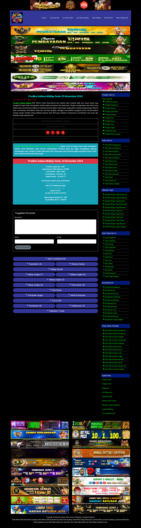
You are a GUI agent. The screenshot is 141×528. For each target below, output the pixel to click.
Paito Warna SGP (43, 520)
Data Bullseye (109, 250)
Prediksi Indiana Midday (22, 103)
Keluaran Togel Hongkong (111, 405)
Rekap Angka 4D (35, 285)
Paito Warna (96, 18)
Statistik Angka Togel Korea (114, 214)
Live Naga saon (107, 392)
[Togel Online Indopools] (101, 491)
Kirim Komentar (23, 247)
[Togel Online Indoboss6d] (101, 425)
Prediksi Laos (109, 124)
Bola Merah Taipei (110, 313)
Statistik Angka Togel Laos (113, 217)
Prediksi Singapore (111, 102)
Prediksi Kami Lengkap (112, 134)
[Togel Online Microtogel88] (40, 425)
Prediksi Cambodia (111, 111)
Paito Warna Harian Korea (113, 350)
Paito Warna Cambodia (112, 154)
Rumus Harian (77, 264)
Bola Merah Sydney (111, 294)
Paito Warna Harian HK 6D (113, 363)
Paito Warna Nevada (111, 174)
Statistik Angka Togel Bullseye (115, 207)
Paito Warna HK (17, 520)
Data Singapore (110, 237)
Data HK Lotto (68, 522)
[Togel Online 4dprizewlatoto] (40, 491)
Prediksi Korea (109, 121)
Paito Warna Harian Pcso (113, 346)
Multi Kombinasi (77, 295)
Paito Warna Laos (110, 167)
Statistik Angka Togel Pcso (113, 211)
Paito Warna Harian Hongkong (114, 333)
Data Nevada (109, 267)
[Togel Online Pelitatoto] (70, 77)
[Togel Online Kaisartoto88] (40, 500)
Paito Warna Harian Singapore (115, 330)
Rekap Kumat (56, 269)
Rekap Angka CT (35, 274)
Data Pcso (108, 254)
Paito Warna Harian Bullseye (114, 343)
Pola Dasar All (77, 285)
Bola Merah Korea (110, 306)
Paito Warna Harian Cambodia (115, 340)
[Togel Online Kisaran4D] (70, 59)
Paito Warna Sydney (111, 151)
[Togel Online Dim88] (70, 40)
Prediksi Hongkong (111, 105)
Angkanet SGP (107, 396)
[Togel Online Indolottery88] (101, 472)
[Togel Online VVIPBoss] (70, 31)
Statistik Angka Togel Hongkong (115, 198)
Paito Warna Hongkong (112, 148)
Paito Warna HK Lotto (55, 522)
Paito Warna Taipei (111, 171)
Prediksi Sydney (110, 108)
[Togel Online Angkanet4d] (101, 481)
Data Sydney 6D (110, 273)
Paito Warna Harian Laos (113, 353)
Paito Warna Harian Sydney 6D (115, 366)
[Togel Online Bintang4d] (40, 472)
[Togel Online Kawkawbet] (40, 444)
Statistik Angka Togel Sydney (114, 201)
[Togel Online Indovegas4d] (101, 509)
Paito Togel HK (107, 99)
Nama (17, 237)
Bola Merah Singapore (112, 287)
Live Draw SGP (67, 18)
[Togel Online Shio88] (101, 500)
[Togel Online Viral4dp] (70, 87)
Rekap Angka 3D (78, 274)
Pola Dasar (56, 290)
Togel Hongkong (107, 409)
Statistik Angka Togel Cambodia (115, 204)
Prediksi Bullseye (110, 115)
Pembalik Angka (35, 295)
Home (44, 18)
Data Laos (108, 260)
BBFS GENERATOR (56, 259)
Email (59, 237)
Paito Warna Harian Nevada (114, 359)
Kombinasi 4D (35, 305)
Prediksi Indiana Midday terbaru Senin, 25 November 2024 (37, 146)
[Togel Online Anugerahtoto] (101, 463)
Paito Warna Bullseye (111, 158)
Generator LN (35, 264)
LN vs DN (56, 300)
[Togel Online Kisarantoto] (70, 68)
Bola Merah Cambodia (112, 297)
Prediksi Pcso (109, 118)
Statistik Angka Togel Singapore (115, 194)
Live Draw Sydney (82, 18)
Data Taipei (108, 263)
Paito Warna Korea (111, 164)
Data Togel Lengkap (111, 276)
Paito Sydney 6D (122, 18)
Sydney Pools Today (109, 401)
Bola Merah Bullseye (111, 300)
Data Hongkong (109, 241)
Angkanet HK (106, 384)
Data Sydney (109, 244)
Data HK (53, 520)
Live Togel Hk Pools (108, 413)
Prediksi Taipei (109, 128)
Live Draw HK (54, 18)
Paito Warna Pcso (110, 161)
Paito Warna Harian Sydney (114, 337)
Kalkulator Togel (56, 311)
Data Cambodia (110, 247)
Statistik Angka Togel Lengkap (115, 227)
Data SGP (59, 520)
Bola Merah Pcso (110, 303)
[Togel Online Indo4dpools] (40, 509)
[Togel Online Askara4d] (40, 463)
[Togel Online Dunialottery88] (101, 453)
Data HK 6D (108, 270)
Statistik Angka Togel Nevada (114, 224)
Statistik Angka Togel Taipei (114, 220)
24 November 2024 (20, 99)
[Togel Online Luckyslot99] (101, 435)
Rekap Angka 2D (56, 279)
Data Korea (108, 257)
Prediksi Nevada (110, 131)
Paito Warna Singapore (112, 145)
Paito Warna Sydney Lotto (98, 522)
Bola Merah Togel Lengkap (113, 319)
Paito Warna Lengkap (112, 184)
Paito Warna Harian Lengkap (114, 369)
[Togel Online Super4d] (70, 49)
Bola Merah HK (109, 290)
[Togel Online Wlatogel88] (40, 481)
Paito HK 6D (108, 18)
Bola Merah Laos (110, 310)
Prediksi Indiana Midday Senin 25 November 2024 (55, 96)
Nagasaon (105, 388)
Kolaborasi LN (78, 305)
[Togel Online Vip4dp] (101, 444)
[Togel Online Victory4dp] (40, 435)
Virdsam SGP (106, 379)
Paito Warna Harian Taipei (113, 356)
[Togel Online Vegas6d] (40, 453)
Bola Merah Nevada (111, 316)
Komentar (33, 99)
